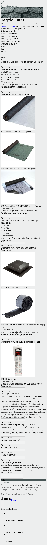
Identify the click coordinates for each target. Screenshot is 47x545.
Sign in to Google (8, 26)
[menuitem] (26, 517)
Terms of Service (16, 490)
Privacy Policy (31, 490)
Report (30, 494)
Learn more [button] (39, 26)
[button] (23, 4)
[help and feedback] (2, 504)
